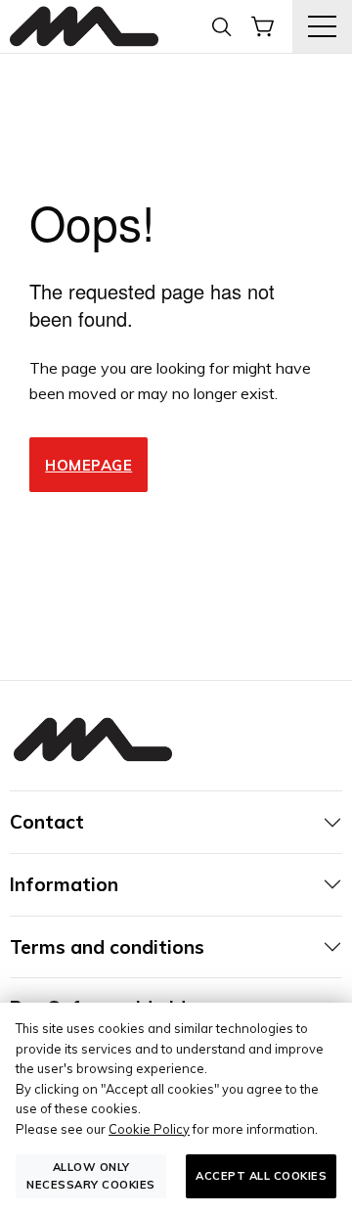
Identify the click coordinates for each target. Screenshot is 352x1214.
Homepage (88, 465)
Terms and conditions (107, 947)
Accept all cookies (261, 1176)
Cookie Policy (149, 1129)
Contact (47, 821)
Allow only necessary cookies (90, 1175)
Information (64, 884)
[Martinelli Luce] (84, 27)
